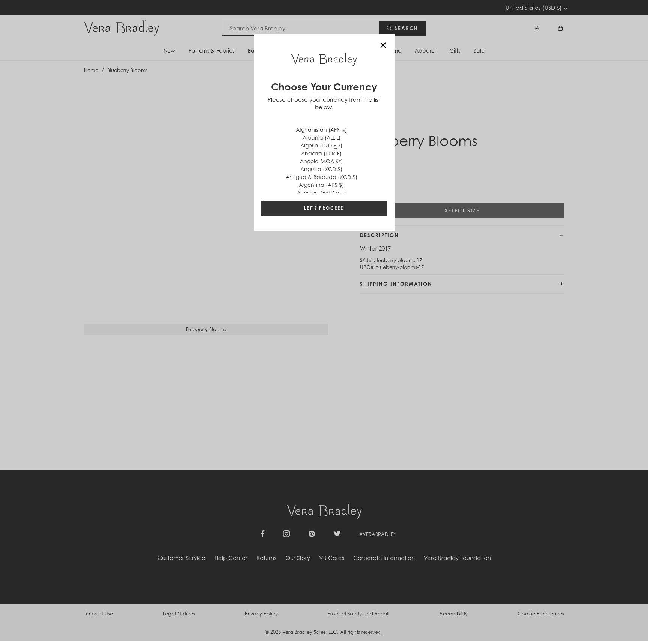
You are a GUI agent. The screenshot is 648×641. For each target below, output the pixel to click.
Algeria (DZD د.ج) (321, 145)
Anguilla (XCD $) (321, 169)
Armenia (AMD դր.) (321, 192)
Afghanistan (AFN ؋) (321, 129)
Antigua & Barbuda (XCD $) (321, 177)
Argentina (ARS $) (321, 185)
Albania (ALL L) (321, 137)
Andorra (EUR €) (321, 153)
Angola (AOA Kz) (321, 161)
